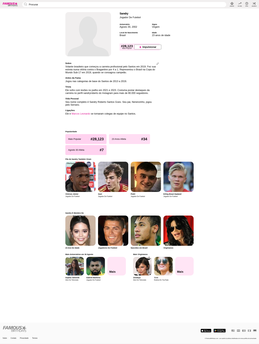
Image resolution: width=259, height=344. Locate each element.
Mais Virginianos (140, 254)
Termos (34, 338)
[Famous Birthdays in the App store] (206, 330)
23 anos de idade (161, 35)
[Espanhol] (238, 331)
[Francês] (243, 331)
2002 (134, 26)
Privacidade (24, 338)
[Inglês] (233, 331)
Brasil (123, 35)
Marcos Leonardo (81, 113)
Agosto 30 (125, 26)
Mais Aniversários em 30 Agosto (79, 254)
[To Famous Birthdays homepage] (10, 4)
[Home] (65, 329)
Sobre (5, 338)
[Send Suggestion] (157, 64)
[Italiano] (249, 331)
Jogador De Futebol (130, 17)
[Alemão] (254, 331)
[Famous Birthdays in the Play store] (220, 330)
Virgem (156, 26)
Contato (13, 338)
